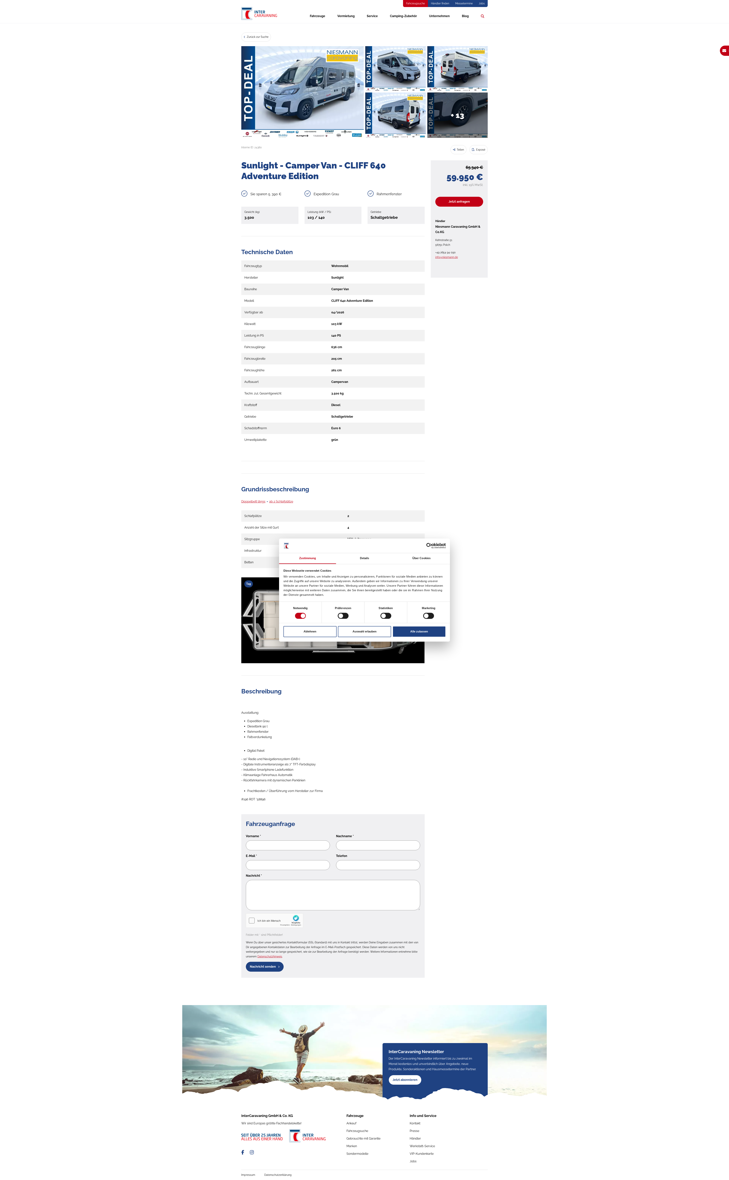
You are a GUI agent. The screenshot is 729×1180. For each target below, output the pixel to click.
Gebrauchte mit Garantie (363, 1138)
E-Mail (251, 856)
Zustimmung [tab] (307, 558)
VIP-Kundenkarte (422, 1153)
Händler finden (440, 3)
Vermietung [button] (346, 16)
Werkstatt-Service (422, 1146)
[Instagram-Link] (252, 1152)
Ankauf (351, 1123)
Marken (351, 1146)
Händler (415, 1138)
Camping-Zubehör (403, 16)
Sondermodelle (357, 1153)
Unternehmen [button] (439, 16)
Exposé (480, 149)
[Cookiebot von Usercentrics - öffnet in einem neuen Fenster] (429, 546)
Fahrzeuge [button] (317, 16)
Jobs (482, 3)
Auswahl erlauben (364, 631)
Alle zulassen (419, 631)
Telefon (341, 856)
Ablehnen (310, 631)
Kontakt (415, 1123)
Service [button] (372, 16)
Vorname (253, 836)
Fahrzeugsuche (415, 3)
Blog (465, 16)
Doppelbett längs (253, 501)
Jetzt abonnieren (405, 1080)
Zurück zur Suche (257, 36)
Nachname (345, 836)
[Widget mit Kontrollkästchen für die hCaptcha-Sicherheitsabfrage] (274, 920)
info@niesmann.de (446, 257)
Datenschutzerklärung (278, 1174)
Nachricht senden (263, 966)
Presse (414, 1131)
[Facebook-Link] (243, 1152)
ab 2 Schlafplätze (281, 501)
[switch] (343, 616)
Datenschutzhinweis (269, 956)
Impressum (248, 1174)
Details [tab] (364, 558)
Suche (481, 16)
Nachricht (254, 875)
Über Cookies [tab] (421, 558)
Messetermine (464, 3)
